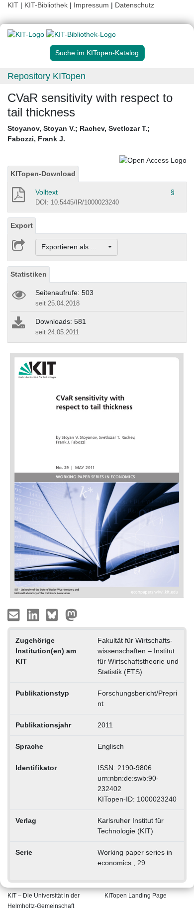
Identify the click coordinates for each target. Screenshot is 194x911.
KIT (12, 5)
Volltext (46, 192)
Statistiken (28, 274)
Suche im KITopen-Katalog (97, 53)
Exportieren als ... (73, 247)
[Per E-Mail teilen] (14, 614)
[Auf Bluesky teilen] (54, 614)
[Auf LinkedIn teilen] (34, 614)
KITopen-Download (43, 174)
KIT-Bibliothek (47, 5)
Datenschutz (134, 5)
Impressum (91, 5)
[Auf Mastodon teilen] (71, 614)
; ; (78, 133)
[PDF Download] (17, 198)
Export (21, 225)
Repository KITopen (46, 76)
